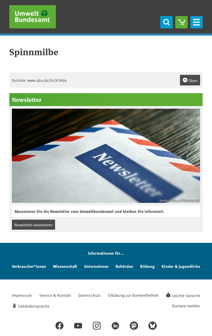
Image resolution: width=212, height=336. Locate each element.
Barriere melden (186, 305)
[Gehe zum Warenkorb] (181, 22)
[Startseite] (32, 16)
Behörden (124, 266)
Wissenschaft (65, 266)
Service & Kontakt (55, 295)
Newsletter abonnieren (33, 224)
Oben (193, 80)
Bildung (147, 266)
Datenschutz (89, 295)
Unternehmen (96, 266)
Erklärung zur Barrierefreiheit (133, 295)
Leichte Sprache (186, 295)
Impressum (22, 295)
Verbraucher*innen (29, 266)
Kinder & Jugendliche (181, 266)
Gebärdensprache (33, 306)
